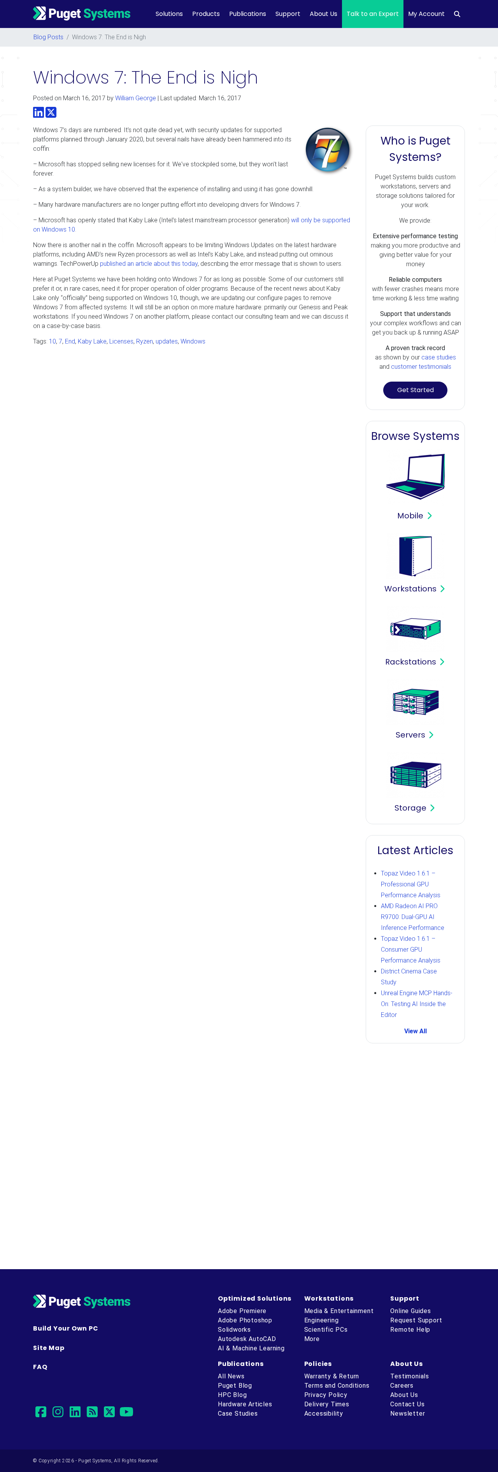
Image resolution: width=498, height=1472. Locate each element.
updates (167, 341)
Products (206, 13)
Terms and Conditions (337, 1385)
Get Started (415, 389)
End (70, 341)
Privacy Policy (325, 1395)
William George (135, 98)
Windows (193, 341)
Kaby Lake (92, 341)
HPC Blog (232, 1395)
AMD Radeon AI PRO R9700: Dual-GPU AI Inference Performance (412, 916)
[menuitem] (457, 14)
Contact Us (407, 1404)
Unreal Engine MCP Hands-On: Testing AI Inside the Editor (416, 1004)
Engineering (321, 1320)
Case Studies (238, 1413)
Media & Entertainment (339, 1311)
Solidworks (234, 1329)
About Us (323, 13)
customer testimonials (421, 366)
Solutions (169, 13)
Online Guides (410, 1311)
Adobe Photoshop (245, 1320)
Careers (402, 1385)
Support (287, 13)
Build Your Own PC (65, 1328)
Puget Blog (235, 1385)
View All (415, 1031)
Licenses (121, 341)
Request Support (416, 1320)
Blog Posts (48, 37)
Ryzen (144, 341)
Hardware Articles (245, 1404)
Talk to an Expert (373, 13)
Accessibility (323, 1413)
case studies (438, 357)
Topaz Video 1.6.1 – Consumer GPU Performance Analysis (410, 949)
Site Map (48, 1347)
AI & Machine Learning (251, 1348)
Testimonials (409, 1376)
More (312, 1339)
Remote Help (410, 1329)
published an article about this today (149, 263)
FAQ (40, 1366)
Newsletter (407, 1413)
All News (231, 1376)
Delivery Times (326, 1404)
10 (52, 341)
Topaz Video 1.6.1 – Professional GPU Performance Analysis (410, 884)
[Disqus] (249, 1157)
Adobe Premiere (242, 1311)
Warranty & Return (331, 1376)
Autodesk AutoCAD (247, 1339)
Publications (247, 13)
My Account (426, 13)
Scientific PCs (326, 1329)
